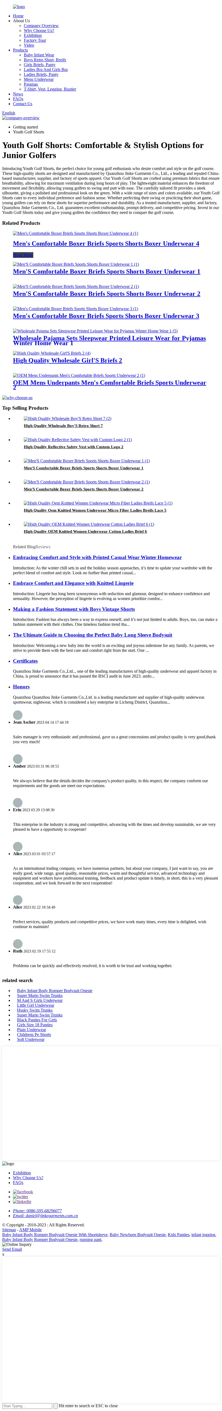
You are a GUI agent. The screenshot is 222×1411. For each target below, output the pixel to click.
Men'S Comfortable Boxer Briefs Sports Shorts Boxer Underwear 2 (106, 293)
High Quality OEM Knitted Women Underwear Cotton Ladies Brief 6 (85, 531)
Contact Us (22, 103)
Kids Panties (178, 1234)
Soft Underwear (30, 1039)
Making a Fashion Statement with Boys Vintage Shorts (74, 609)
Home (18, 16)
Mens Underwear (39, 79)
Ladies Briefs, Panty (41, 74)
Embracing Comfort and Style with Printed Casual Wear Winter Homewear (97, 557)
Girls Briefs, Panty (40, 64)
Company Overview (41, 25)
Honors (21, 687)
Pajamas (31, 84)
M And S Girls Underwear (40, 1000)
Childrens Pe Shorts (34, 1034)
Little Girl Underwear (35, 1005)
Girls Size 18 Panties (35, 1024)
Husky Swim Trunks (35, 1010)
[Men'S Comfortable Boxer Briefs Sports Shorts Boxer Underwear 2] (76, 286)
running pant (90, 1239)
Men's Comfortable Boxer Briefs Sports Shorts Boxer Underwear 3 (106, 315)
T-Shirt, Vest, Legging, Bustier (50, 89)
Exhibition (33, 35)
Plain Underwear (31, 1029)
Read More (23, 255)
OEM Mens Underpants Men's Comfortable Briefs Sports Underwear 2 (109, 385)
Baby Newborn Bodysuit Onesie (138, 1234)
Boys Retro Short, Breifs (45, 59)
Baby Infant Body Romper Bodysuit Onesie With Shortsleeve (54, 1234)
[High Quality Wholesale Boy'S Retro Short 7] (67, 418)
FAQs (18, 99)
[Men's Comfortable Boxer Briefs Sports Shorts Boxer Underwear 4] (75, 233)
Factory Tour (35, 40)
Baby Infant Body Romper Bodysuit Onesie (54, 990)
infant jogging (203, 1234)
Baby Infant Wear (39, 55)
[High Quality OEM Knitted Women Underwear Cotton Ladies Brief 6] (89, 524)
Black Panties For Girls (37, 1020)
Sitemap (9, 1229)
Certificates (25, 661)
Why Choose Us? (39, 30)
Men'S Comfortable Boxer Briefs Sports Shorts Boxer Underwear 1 (106, 271)
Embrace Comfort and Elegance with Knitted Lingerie (73, 583)
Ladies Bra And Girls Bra (46, 69)
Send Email (12, 1249)
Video (29, 45)
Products (20, 50)
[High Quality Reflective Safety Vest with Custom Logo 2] (78, 439)
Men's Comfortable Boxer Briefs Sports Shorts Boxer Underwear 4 (106, 243)
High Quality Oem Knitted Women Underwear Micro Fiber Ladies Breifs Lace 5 (95, 510)
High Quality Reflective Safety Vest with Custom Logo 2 (73, 447)
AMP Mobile (30, 1229)
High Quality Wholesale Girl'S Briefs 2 (67, 360)
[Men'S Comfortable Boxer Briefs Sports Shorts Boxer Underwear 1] (76, 264)
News (18, 94)
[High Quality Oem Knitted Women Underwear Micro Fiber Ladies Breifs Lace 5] (98, 503)
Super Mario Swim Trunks (40, 995)
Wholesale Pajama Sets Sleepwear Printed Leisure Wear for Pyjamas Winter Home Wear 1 (109, 341)
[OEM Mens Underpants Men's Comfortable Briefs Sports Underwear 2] (79, 375)
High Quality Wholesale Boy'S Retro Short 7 (63, 426)
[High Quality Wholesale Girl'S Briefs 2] (51, 353)
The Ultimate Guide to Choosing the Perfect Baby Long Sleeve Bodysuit (92, 635)
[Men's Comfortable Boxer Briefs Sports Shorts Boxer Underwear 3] (75, 308)
